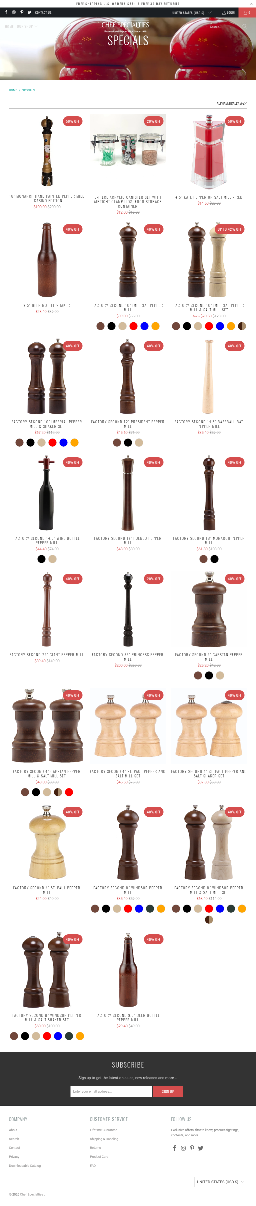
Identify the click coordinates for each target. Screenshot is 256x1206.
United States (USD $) (188, 12)
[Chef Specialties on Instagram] (14, 12)
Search (14, 1139)
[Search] (244, 26)
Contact (14, 1148)
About (13, 1130)
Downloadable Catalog (25, 1166)
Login (231, 12)
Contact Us (43, 12)
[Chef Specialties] (125, 26)
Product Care (99, 1157)
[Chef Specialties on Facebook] (6, 12)
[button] (27, 26)
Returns (95, 1148)
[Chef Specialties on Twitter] (29, 12)
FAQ (93, 1166)
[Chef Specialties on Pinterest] (22, 12)
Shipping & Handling (104, 1139)
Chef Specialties (32, 1194)
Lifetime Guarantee (103, 1130)
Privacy (14, 1157)
